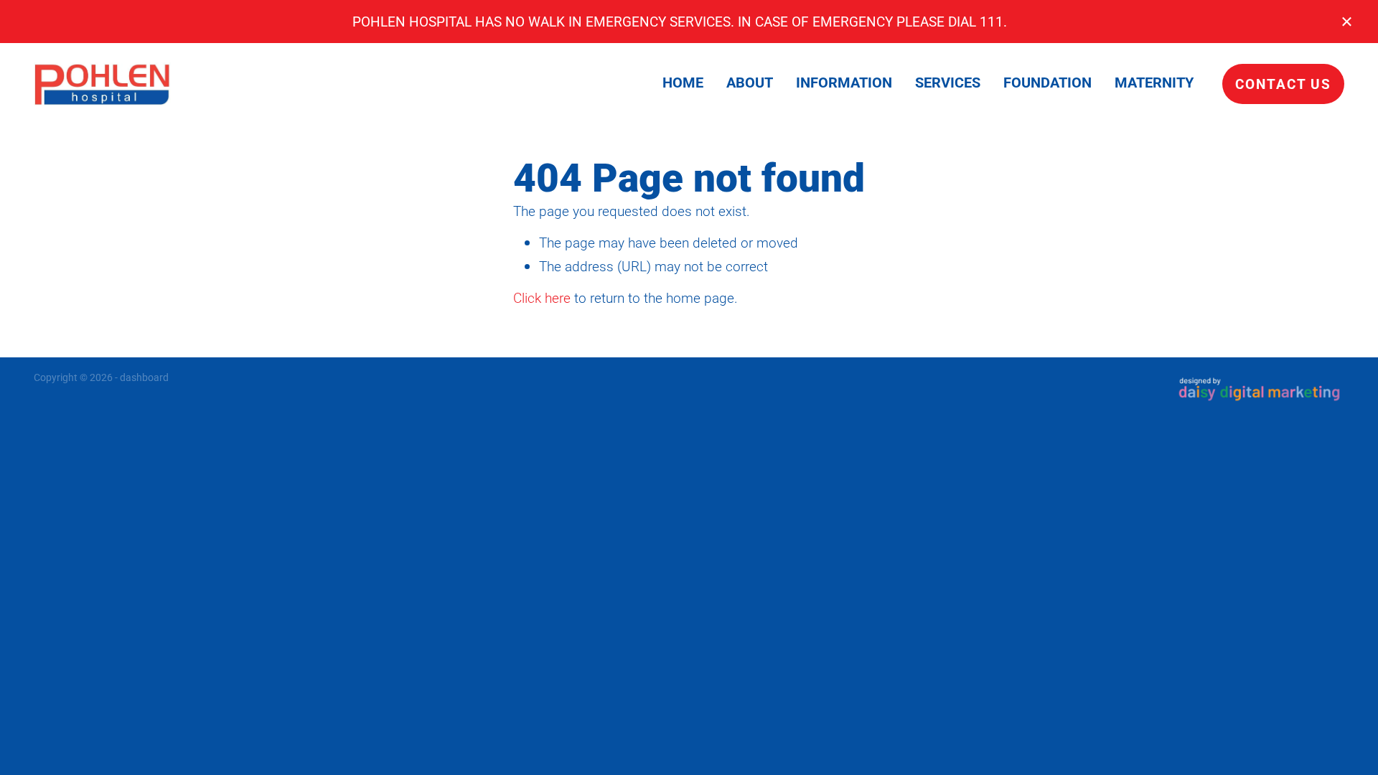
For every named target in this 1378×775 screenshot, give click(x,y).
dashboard (144, 377)
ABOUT (749, 81)
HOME (682, 81)
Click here (542, 297)
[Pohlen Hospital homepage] (165, 83)
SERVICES (947, 81)
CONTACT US (1283, 84)
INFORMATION (844, 81)
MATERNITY (1154, 81)
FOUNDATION (1047, 81)
